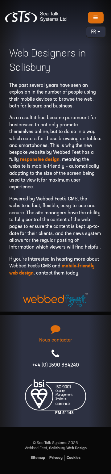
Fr (94, 32)
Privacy (56, 458)
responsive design (40, 159)
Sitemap (38, 458)
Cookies (73, 458)
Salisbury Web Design (68, 448)
